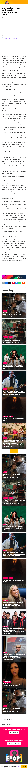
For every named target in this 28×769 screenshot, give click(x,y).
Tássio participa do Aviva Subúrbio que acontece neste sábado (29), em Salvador (12, 314)
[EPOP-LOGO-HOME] (7, 2)
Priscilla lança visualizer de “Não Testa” (13, 419)
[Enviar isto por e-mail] (3, 283)
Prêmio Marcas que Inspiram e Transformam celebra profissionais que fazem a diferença (13, 605)
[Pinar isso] (13, 283)
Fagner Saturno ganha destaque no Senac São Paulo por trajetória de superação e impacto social (14, 657)
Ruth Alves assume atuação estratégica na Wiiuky (12, 684)
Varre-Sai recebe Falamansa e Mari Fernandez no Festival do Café (13, 366)
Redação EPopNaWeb (7, 724)
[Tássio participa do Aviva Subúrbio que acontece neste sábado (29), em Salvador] (14, 293)
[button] (1, 2)
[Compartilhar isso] (6, 283)
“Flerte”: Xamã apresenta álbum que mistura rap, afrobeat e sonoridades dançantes (14, 340)
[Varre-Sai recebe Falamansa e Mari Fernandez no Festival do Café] (14, 346)
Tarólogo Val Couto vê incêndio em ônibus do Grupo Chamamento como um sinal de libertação (14, 631)
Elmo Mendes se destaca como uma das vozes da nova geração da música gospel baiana (14, 392)
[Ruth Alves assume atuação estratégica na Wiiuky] (14, 663)
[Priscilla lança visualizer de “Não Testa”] (14, 398)
